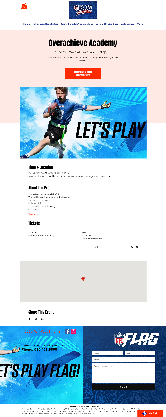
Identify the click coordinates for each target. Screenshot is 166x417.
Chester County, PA (124, 409)
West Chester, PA (94, 409)
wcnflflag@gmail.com (50, 345)
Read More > (34, 214)
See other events (83, 74)
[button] (24, 5)
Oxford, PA (56, 411)
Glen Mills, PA (108, 409)
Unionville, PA (47, 409)
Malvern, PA (68, 411)
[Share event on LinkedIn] (42, 319)
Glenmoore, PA (43, 411)
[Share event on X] (36, 319)
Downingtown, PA (76, 409)
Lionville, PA (108, 411)
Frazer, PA (96, 411)
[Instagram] (73, 331)
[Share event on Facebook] (29, 319)
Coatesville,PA (60, 409)
